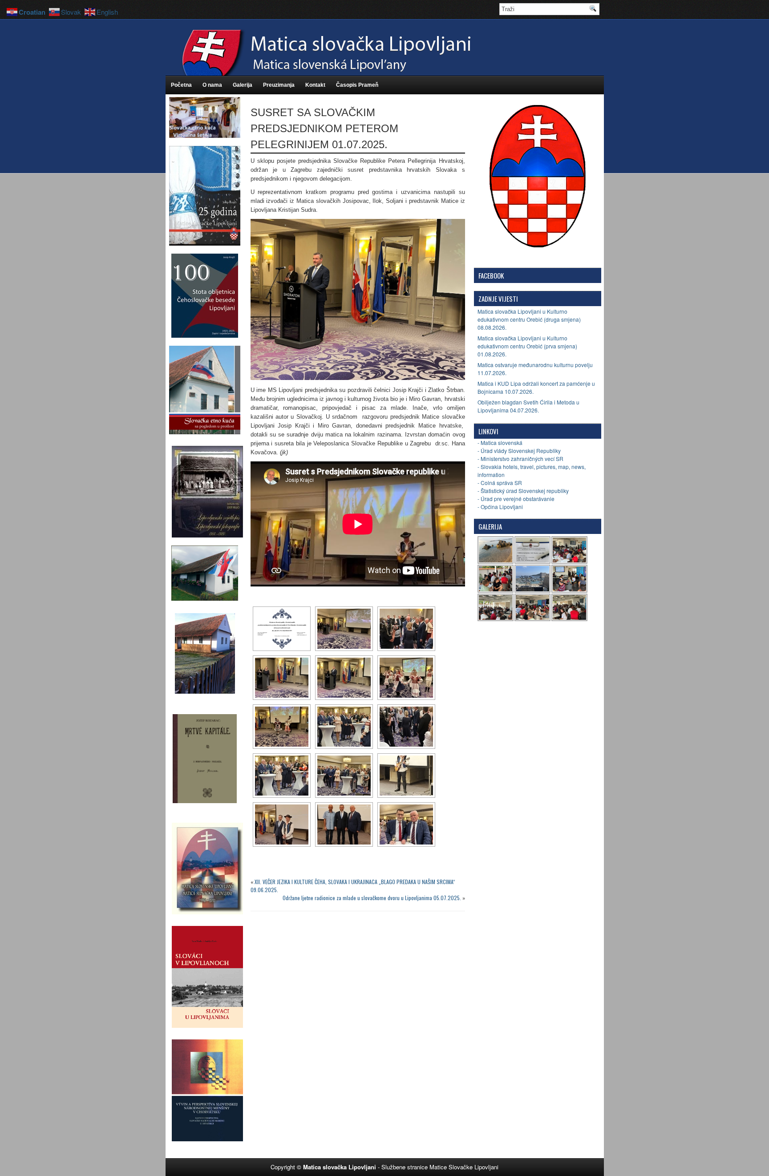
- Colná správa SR (500, 482)
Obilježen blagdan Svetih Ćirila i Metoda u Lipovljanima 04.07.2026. (528, 406)
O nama (212, 85)
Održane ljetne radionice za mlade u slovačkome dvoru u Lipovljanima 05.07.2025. (372, 897)
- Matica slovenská (500, 442)
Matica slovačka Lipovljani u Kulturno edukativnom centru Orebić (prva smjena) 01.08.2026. (527, 346)
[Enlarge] (453, 230)
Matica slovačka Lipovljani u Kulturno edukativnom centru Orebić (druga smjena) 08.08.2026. (529, 319)
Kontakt (315, 85)
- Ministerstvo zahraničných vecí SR (520, 458)
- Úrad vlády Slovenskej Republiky (519, 450)
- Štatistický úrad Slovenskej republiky (523, 490)
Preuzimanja (279, 85)
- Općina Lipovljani (500, 506)
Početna (181, 85)
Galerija (242, 85)
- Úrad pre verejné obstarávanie (516, 498)
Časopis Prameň (357, 85)
